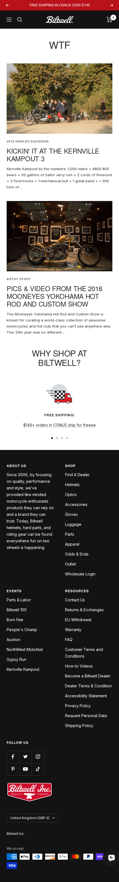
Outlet (70, 564)
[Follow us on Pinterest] (13, 769)
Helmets (72, 484)
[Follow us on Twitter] (25, 756)
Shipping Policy (79, 725)
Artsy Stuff (19, 279)
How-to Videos (79, 666)
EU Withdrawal (78, 619)
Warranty (73, 629)
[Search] (19, 19)
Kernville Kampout (23, 669)
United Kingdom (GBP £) (30, 818)
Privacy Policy (78, 705)
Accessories (76, 504)
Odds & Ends (77, 554)
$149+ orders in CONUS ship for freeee (59, 425)
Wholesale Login (80, 574)
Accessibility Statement (86, 695)
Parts (69, 534)
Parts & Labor (19, 599)
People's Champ (22, 629)
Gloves (71, 514)
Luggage (73, 524)
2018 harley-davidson (28, 141)
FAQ (69, 639)
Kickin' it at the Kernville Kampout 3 (53, 154)
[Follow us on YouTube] (25, 769)
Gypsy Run (16, 659)
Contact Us (75, 599)
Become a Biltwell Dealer (87, 676)
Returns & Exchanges (84, 609)
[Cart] (109, 19)
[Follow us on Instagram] (38, 756)
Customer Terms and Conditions (84, 652)
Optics (71, 494)
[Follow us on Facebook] (13, 756)
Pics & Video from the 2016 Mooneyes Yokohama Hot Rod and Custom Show (54, 296)
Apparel (72, 544)
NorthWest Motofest (25, 649)
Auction (13, 639)
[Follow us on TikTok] (38, 769)
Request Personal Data (86, 715)
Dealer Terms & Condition (88, 685)
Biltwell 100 (17, 609)
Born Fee (15, 619)
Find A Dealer (77, 474)
